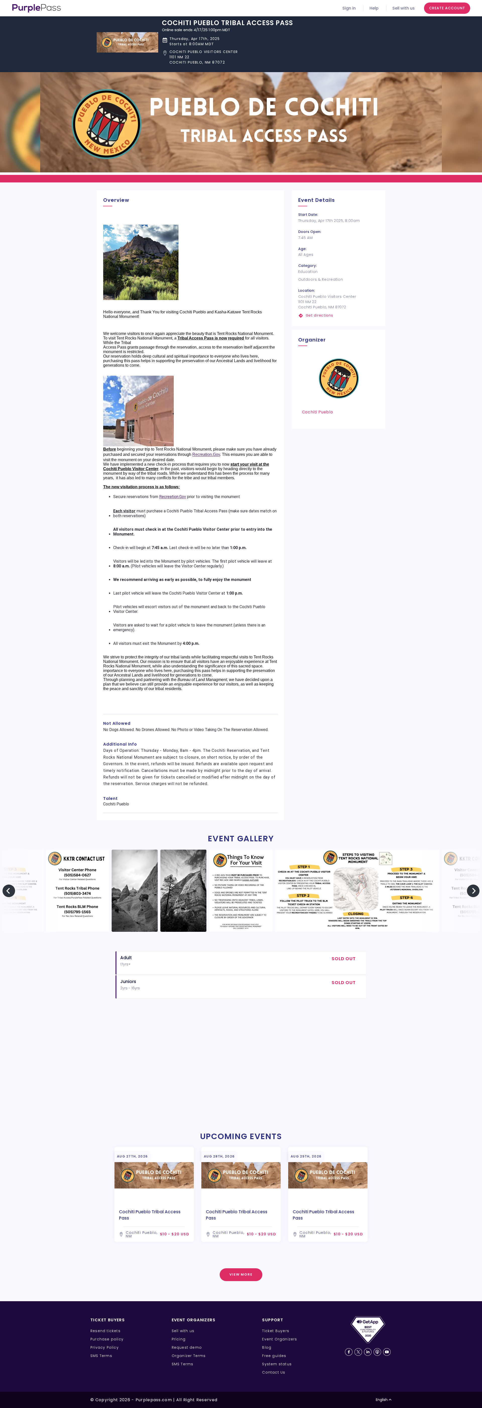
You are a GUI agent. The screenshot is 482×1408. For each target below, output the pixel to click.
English (382, 1399)
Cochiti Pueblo (317, 412)
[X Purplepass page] (358, 1352)
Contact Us (273, 1372)
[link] (338, 315)
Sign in (349, 8)
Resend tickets (105, 1330)
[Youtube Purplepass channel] (387, 1352)
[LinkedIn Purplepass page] (368, 1352)
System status (277, 1364)
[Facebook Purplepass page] (348, 1352)
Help (374, 8)
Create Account (447, 8)
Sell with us (403, 8)
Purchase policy (107, 1339)
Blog (266, 1347)
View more (241, 1274)
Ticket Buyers (275, 1330)
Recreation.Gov (206, 454)
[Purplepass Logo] (36, 8)
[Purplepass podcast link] (377, 1352)
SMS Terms (101, 1355)
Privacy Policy (104, 1347)
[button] (227, 57)
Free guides (274, 1355)
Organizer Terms (189, 1355)
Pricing (179, 1339)
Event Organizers (279, 1339)
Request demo (187, 1347)
